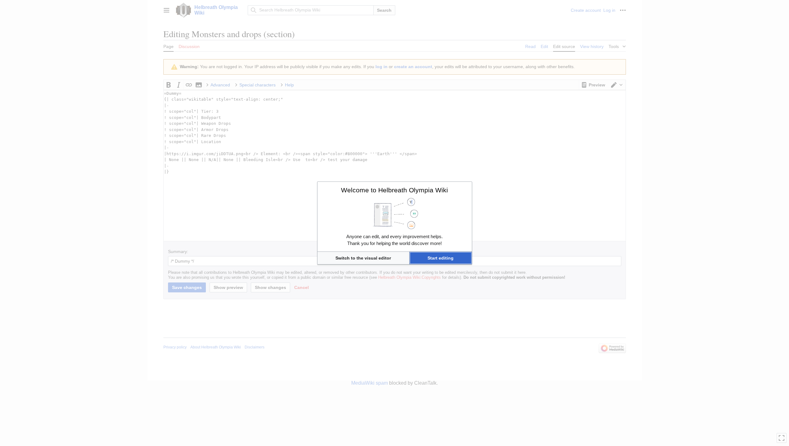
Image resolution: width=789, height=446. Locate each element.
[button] (363, 258)
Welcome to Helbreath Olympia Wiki (394, 190)
